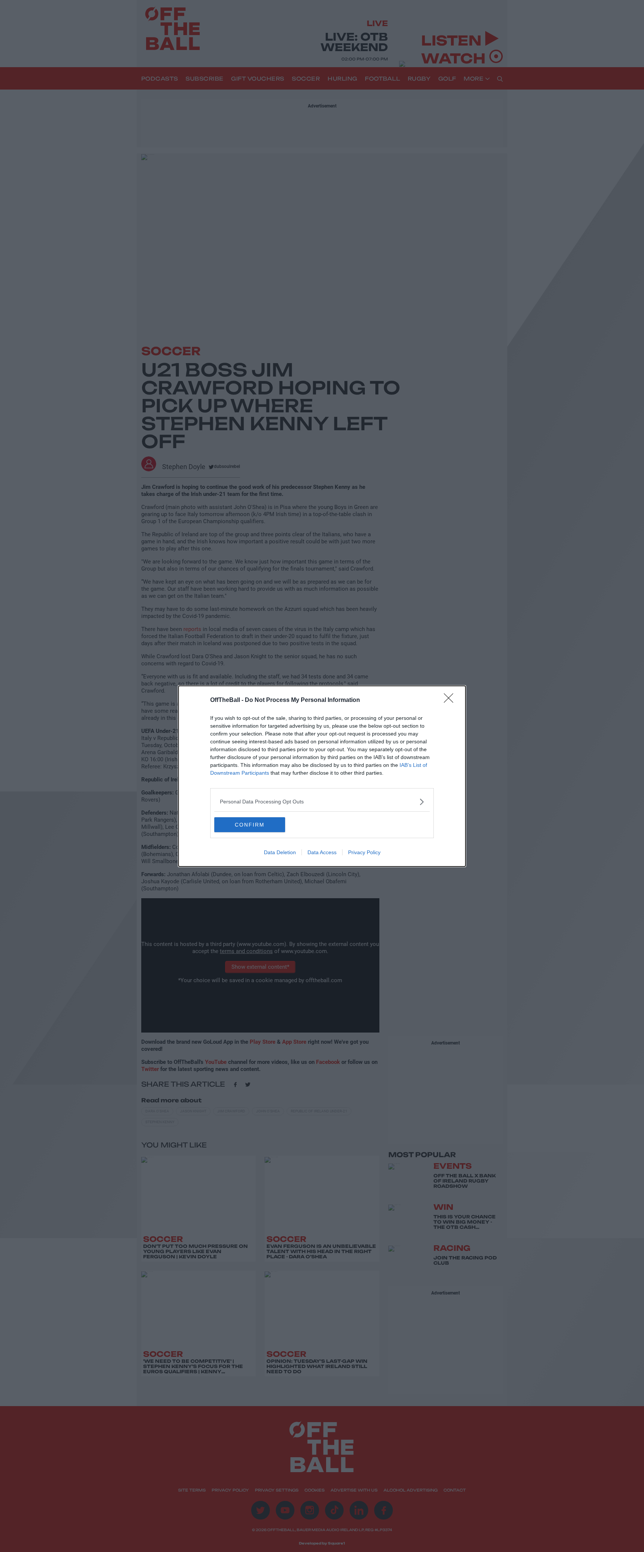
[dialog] (322, 776)
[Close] (451, 700)
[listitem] (322, 802)
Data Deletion (280, 852)
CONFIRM (250, 825)
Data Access (322, 852)
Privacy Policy (364, 852)
